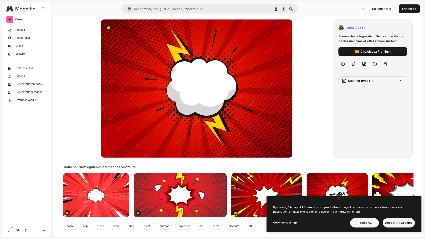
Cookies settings (285, 222)
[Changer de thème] (25, 230)
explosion (184, 226)
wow (116, 226)
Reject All (364, 223)
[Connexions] (9, 230)
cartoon (164, 226)
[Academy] (17, 230)
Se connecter (382, 9)
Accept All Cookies (398, 223)
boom (70, 226)
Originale (130, 28)
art (250, 226)
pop (85, 226)
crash (100, 226)
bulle (132, 226)
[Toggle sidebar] (43, 8)
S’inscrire (409, 9)
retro (216, 226)
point (147, 226)
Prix (362, 9)
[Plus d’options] (396, 63)
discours (234, 226)
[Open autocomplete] (127, 9)
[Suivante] (413, 195)
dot (201, 226)
